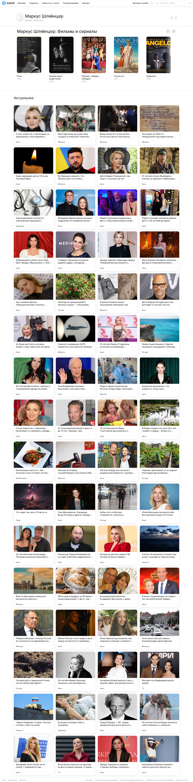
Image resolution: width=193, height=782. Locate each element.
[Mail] (4, 3)
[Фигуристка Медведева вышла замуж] (159, 671)
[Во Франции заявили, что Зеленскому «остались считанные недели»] (75, 167)
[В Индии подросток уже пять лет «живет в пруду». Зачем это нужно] (159, 419)
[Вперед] (173, 31)
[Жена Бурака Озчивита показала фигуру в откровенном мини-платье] (159, 251)
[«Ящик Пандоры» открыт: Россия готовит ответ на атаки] (33, 713)
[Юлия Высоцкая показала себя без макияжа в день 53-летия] (159, 503)
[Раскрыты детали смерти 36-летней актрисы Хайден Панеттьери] (117, 545)
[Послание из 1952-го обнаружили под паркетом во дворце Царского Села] (159, 125)
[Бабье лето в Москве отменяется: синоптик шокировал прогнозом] (117, 503)
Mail (4, 780)
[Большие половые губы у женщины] (75, 713)
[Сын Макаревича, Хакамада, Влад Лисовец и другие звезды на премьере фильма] (75, 503)
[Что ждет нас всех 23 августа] (33, 503)
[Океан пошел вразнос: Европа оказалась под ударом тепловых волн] (159, 335)
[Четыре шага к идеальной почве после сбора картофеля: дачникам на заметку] (33, 671)
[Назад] (168, 31)
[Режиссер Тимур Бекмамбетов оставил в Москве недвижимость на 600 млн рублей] (75, 545)
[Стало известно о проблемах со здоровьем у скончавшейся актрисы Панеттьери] (33, 125)
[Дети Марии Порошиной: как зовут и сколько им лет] (117, 167)
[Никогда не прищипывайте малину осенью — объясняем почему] (75, 293)
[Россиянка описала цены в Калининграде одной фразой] (159, 629)
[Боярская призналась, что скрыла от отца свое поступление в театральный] (159, 377)
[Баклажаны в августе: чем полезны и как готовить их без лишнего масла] (33, 461)
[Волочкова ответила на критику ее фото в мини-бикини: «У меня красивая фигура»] (75, 755)
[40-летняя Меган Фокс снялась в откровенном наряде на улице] (33, 377)
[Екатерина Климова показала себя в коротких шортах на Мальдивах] (159, 755)
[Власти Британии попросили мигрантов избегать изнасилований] (33, 587)
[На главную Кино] (10, 3)
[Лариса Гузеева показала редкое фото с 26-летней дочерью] (159, 209)
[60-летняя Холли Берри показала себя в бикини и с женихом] (159, 713)
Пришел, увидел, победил (90, 77)
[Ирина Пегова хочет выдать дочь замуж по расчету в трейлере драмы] (75, 629)
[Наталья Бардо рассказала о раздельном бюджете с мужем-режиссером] (117, 461)
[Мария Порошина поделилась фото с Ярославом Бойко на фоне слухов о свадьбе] (117, 209)
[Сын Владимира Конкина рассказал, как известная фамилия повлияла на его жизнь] (75, 377)
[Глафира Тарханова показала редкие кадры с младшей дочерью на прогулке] (75, 251)
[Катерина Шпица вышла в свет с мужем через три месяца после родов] (117, 671)
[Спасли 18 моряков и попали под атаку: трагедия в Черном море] (159, 545)
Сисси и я (119, 76)
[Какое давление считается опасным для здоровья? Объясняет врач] (33, 209)
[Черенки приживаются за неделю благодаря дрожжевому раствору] (159, 461)
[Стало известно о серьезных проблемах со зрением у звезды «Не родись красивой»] (33, 419)
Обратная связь (182, 780)
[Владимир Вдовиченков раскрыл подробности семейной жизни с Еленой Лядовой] (75, 209)
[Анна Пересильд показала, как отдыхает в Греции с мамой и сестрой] (117, 629)
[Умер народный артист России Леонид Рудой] (33, 167)
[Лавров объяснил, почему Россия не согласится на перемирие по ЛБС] (33, 629)
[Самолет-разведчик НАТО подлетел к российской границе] (75, 335)
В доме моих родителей (55, 77)
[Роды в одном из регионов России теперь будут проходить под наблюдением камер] (117, 377)
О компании (12, 780)
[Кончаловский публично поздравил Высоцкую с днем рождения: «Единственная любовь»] (117, 587)
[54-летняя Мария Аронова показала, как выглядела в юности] (75, 671)
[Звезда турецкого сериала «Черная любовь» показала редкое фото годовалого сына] (117, 755)
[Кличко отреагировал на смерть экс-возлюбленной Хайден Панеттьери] (159, 587)
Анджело (151, 76)
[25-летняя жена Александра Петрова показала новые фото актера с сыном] (33, 545)
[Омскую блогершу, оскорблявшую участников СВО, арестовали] (75, 461)
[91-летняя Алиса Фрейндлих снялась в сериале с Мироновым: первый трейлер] (159, 167)
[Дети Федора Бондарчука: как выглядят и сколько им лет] (159, 293)
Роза (19, 76)
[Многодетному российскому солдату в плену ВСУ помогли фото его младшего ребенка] (75, 125)
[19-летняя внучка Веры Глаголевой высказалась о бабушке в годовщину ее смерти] (117, 419)
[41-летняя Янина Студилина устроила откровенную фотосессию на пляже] (117, 335)
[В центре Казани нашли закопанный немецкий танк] (117, 293)
